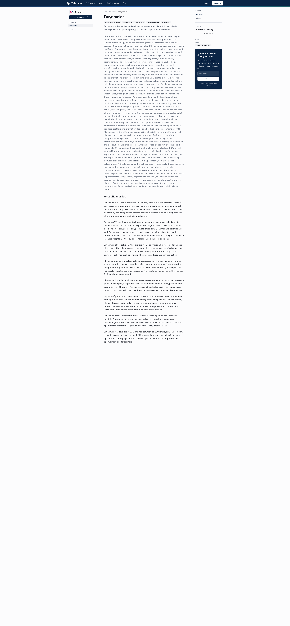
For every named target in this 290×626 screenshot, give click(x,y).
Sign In (206, 3)
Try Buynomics (79, 17)
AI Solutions (90, 3)
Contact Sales (208, 34)
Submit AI (217, 3)
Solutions (113, 12)
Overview (199, 14)
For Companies (113, 3)
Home (106, 12)
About (198, 18)
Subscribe (208, 79)
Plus (124, 3)
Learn (101, 3)
